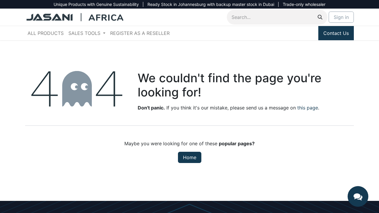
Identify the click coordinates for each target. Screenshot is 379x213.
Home (189, 157)
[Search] (320, 17)
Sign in (341, 17)
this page (307, 108)
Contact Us (336, 33)
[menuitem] (45, 33)
